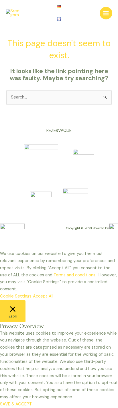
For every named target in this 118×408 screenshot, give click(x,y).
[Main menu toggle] (106, 13)
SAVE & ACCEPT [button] (16, 404)
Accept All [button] (43, 296)
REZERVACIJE (59, 130)
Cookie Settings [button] (16, 296)
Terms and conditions (75, 275)
